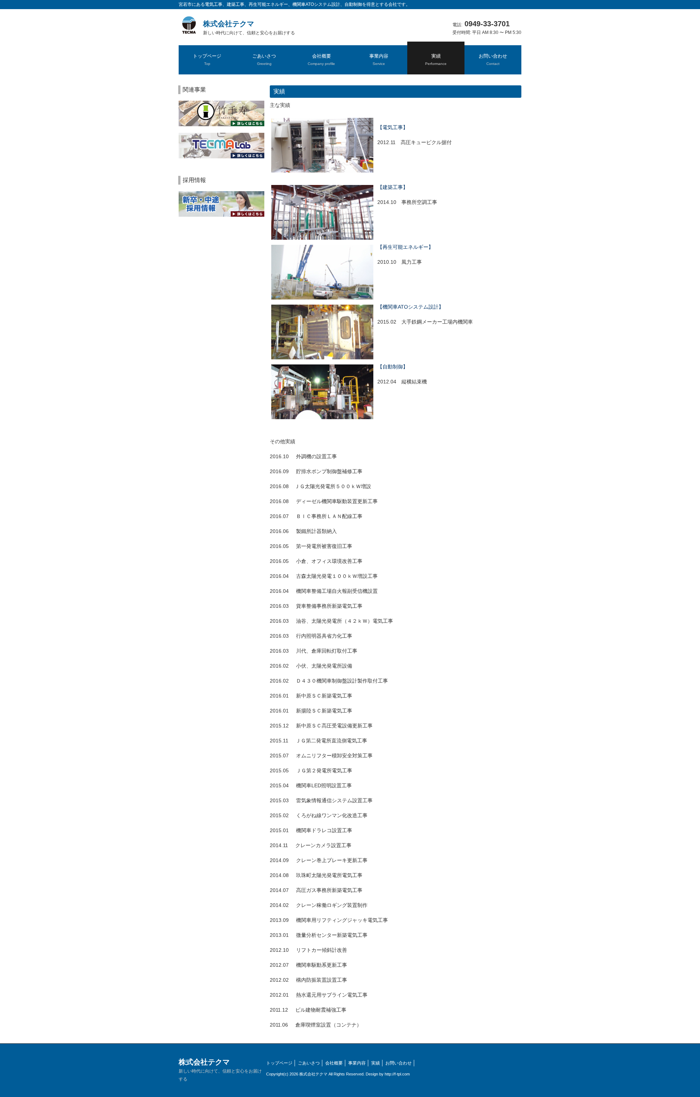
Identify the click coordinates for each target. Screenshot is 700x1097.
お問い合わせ (398, 1063)
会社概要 (334, 1063)
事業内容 (357, 1063)
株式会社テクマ (249, 27)
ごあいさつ (309, 1063)
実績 (375, 1063)
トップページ (279, 1063)
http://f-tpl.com (397, 1074)
